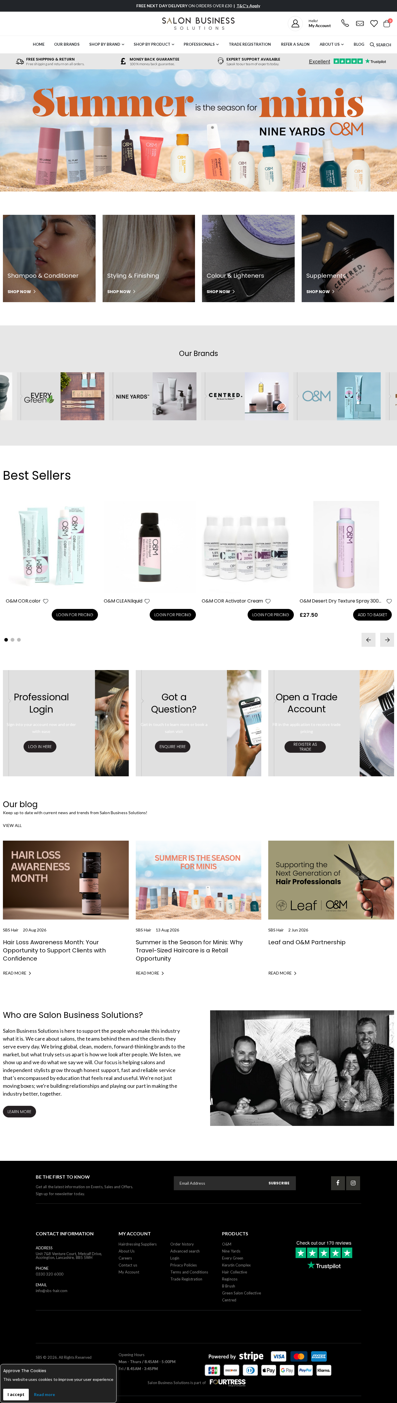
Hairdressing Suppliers (138, 1244)
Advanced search (185, 1251)
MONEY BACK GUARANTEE (154, 59)
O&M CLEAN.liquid (123, 601)
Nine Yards (231, 1251)
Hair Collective (234, 1272)
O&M (226, 1244)
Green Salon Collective (241, 1293)
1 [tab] (6, 640)
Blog (359, 44)
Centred (229, 1300)
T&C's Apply (248, 5)
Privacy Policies (183, 1265)
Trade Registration (250, 44)
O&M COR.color (23, 601)
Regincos (229, 1279)
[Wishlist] (373, 23)
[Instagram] (353, 1183)
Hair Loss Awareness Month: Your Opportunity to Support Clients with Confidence (54, 950)
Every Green (232, 1258)
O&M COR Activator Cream (232, 601)
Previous (12, 131)
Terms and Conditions (189, 1272)
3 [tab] (19, 640)
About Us (330, 44)
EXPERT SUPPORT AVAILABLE (253, 59)
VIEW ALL (12, 825)
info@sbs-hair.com (51, 1290)
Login (174, 1258)
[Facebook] (338, 1183)
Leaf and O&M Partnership (307, 942)
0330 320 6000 (49, 1274)
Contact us (128, 1265)
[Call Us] (345, 23)
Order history (182, 1244)
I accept (16, 1394)
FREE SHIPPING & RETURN (50, 59)
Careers (125, 1258)
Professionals (199, 44)
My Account (129, 1272)
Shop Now (19, 292)
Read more (44, 1394)
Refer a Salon (295, 44)
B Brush (228, 1286)
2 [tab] (12, 640)
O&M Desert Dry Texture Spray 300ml (342, 601)
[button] (45, 601)
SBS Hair (10, 929)
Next (384, 131)
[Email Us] (360, 23)
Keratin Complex (236, 1265)
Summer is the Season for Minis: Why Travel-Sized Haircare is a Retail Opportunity (189, 950)
